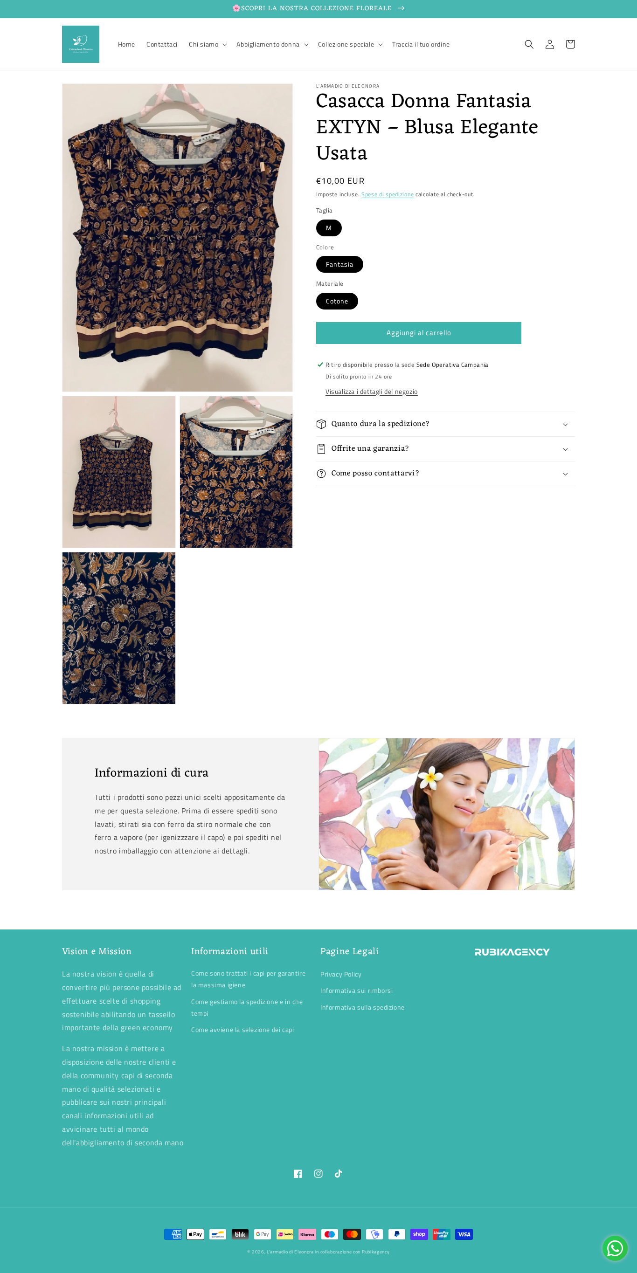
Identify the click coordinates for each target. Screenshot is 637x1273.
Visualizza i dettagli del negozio (371, 391)
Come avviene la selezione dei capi (242, 1029)
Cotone (337, 301)
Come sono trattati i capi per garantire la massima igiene (248, 979)
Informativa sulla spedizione (362, 1007)
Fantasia (339, 264)
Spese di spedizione (387, 194)
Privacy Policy (340, 974)
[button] (207, 44)
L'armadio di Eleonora (291, 1251)
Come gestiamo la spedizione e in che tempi (247, 1007)
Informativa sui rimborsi (356, 990)
